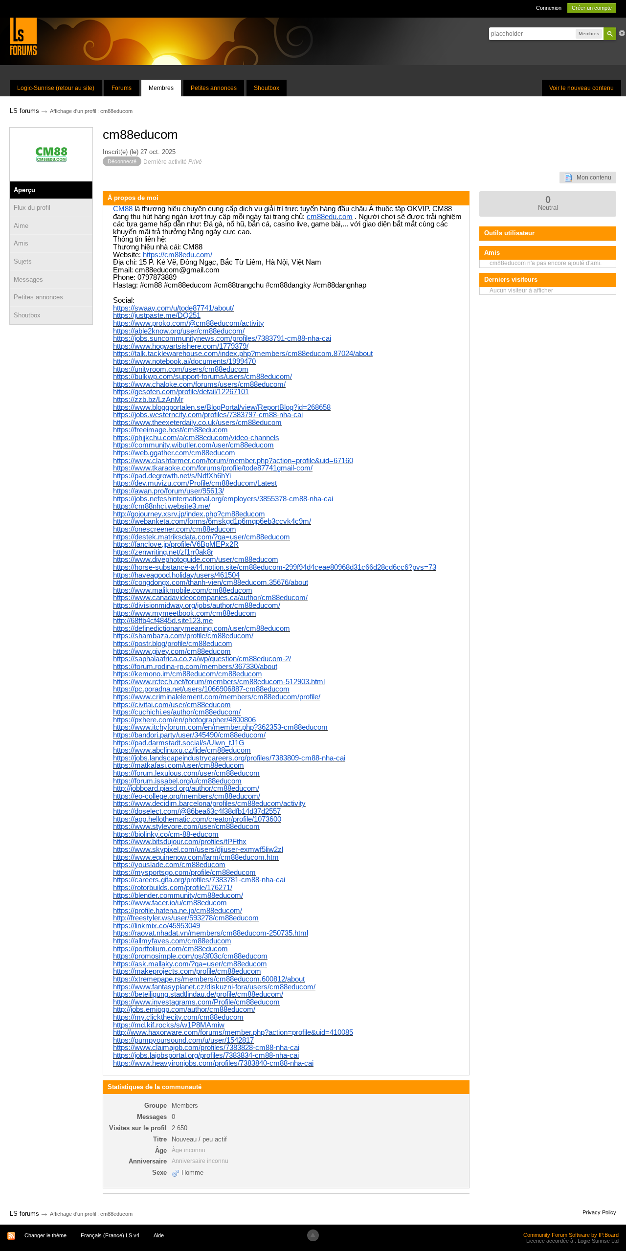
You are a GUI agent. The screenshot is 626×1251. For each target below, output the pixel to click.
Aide (159, 1235)
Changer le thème (45, 1235)
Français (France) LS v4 (110, 1235)
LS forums (24, 1213)
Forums (122, 88)
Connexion (548, 8)
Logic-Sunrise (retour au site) (55, 88)
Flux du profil (32, 207)
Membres (161, 88)
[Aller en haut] (313, 1235)
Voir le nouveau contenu (581, 88)
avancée (622, 33)
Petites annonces (214, 88)
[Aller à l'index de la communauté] (23, 36)
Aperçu (24, 190)
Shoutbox (266, 88)
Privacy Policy (599, 1212)
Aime (21, 225)
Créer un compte (592, 8)
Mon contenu (591, 177)
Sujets (23, 261)
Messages (28, 279)
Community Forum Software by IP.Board (571, 1235)
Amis (21, 243)
